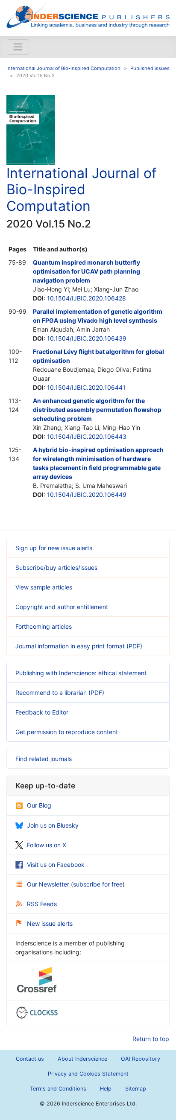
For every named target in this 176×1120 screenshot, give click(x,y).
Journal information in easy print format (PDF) (78, 646)
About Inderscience (82, 1059)
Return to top (150, 1038)
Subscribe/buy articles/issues (56, 567)
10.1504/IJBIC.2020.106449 (86, 494)
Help (105, 1088)
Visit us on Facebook (56, 864)
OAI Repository (140, 1059)
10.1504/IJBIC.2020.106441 (86, 387)
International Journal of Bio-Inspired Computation (63, 68)
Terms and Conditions (58, 1088)
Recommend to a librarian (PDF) (59, 692)
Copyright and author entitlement (61, 606)
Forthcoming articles (43, 626)
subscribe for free (98, 884)
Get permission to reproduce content (66, 731)
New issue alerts (50, 923)
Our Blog (39, 805)
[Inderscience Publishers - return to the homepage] (88, 14)
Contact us (30, 1059)
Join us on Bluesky (53, 825)
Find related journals (43, 758)
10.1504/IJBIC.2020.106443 (86, 436)
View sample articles (43, 587)
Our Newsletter (49, 884)
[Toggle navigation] (18, 47)
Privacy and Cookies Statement (88, 1073)
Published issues (150, 68)
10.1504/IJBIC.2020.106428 (86, 298)
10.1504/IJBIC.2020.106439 (86, 338)
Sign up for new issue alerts (53, 547)
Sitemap (135, 1088)
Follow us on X (46, 845)
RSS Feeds (42, 903)
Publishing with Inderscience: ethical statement (81, 673)
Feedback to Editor (41, 712)
